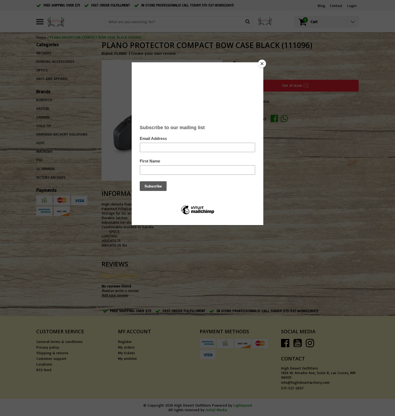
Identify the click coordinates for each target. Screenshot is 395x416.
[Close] (262, 64)
